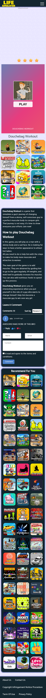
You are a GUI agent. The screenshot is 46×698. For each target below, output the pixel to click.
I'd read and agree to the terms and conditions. (19, 355)
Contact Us (20, 680)
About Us (7, 680)
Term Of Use (9, 694)
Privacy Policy (25, 694)
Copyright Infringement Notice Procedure (23, 687)
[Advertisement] (23, 32)
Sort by (28, 311)
